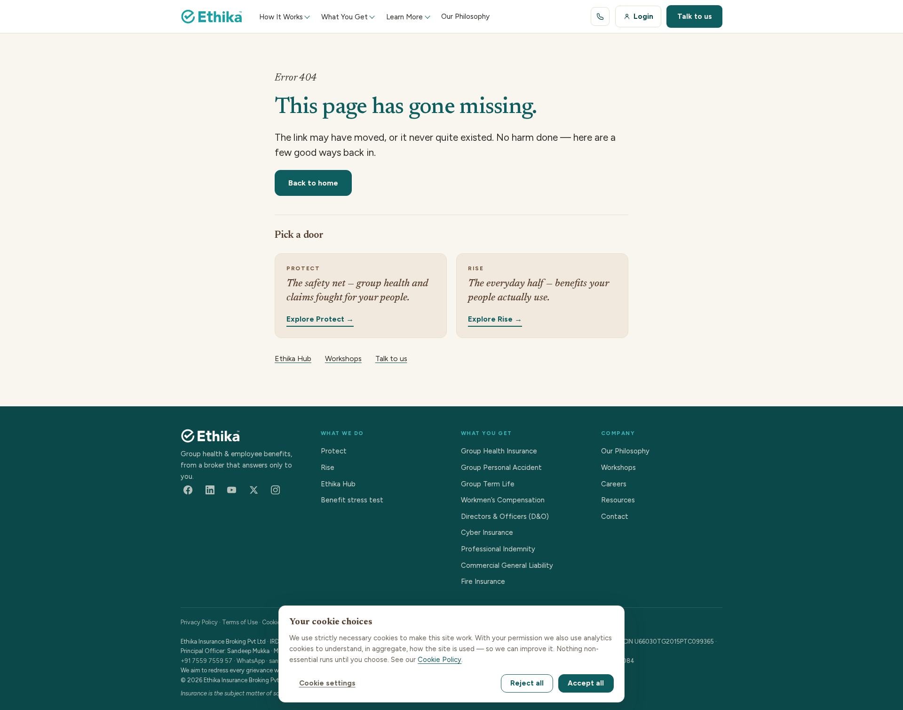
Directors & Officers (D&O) (505, 516)
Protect (334, 451)
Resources (618, 500)
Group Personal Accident (501, 467)
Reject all (527, 683)
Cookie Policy (439, 659)
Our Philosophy (625, 451)
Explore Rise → (495, 318)
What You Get (344, 16)
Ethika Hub (293, 358)
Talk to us (694, 16)
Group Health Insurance (499, 451)
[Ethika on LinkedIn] (209, 490)
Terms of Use (240, 622)
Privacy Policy (199, 622)
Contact (614, 516)
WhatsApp (251, 660)
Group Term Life (488, 484)
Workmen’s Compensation (503, 500)
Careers (613, 484)
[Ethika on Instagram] (275, 490)
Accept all (586, 683)
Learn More (404, 16)
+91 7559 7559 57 (206, 660)
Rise (327, 467)
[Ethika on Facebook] (188, 490)
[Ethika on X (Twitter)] (253, 490)
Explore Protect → (320, 318)
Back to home (313, 182)
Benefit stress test (352, 500)
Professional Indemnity (498, 549)
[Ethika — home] (212, 16)
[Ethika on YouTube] (231, 490)
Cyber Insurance (487, 532)
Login (643, 16)
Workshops (343, 358)
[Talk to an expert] (600, 16)
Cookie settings (327, 683)
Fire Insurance (483, 581)
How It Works (281, 16)
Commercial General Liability (507, 565)
